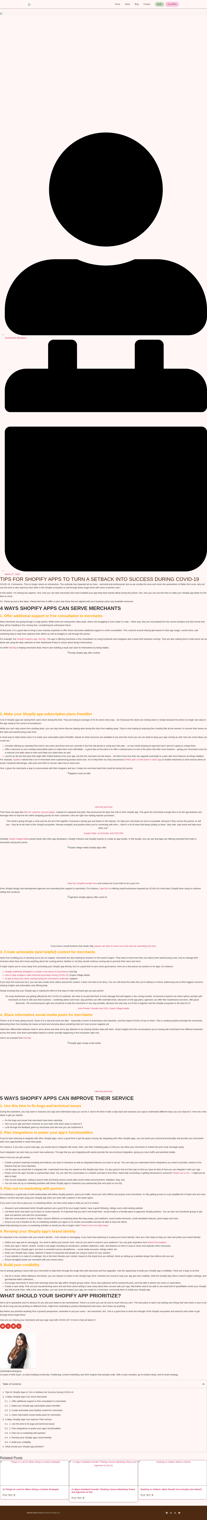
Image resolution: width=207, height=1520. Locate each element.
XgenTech (104, 888)
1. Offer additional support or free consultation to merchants (37, 1401)
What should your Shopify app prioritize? (24, 1446)
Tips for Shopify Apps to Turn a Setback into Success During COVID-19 (39, 1392)
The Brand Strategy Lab (52, 1513)
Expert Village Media (19, 839)
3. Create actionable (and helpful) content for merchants (36, 1410)
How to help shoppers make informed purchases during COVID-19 (36, 975)
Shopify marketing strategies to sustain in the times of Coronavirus (36, 971)
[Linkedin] (167, 1513)
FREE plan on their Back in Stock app (143, 759)
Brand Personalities (157, 1242)
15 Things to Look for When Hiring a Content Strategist (31, 1489)
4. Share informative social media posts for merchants (35, 1415)
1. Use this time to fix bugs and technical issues (32, 1424)
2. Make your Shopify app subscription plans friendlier (34, 1406)
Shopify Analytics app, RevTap (31, 639)
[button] (2, 1326)
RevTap (12, 647)
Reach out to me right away (94, 1225)
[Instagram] (171, 1513)
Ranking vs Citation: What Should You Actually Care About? (171, 1489)
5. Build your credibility (20, 1442)
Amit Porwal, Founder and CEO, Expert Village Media (103, 1008)
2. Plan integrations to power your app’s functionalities (35, 1428)
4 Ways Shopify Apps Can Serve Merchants (26, 1397)
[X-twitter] (175, 1513)
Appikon (17, 759)
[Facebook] (179, 1513)
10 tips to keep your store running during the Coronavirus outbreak (36, 978)
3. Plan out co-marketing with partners (27, 1433)
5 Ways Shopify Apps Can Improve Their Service (28, 1419)
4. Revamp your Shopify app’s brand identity (30, 1437)
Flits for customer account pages (39, 812)
